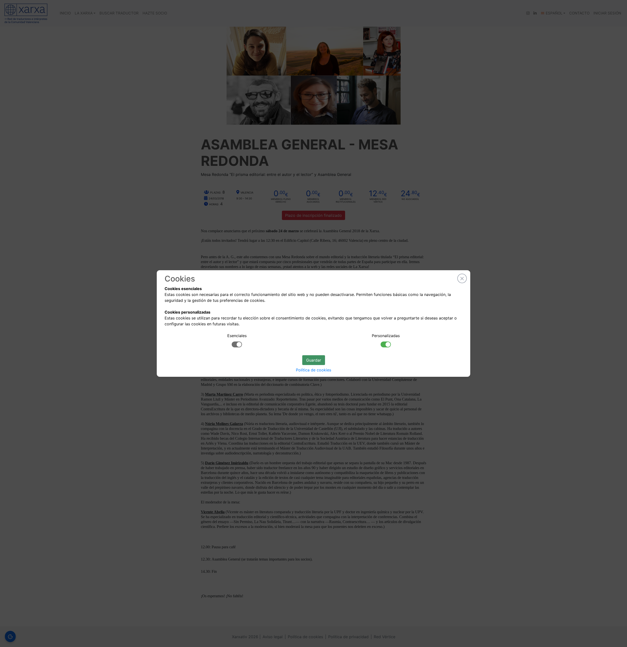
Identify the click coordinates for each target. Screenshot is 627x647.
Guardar (313, 360)
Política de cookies (313, 369)
